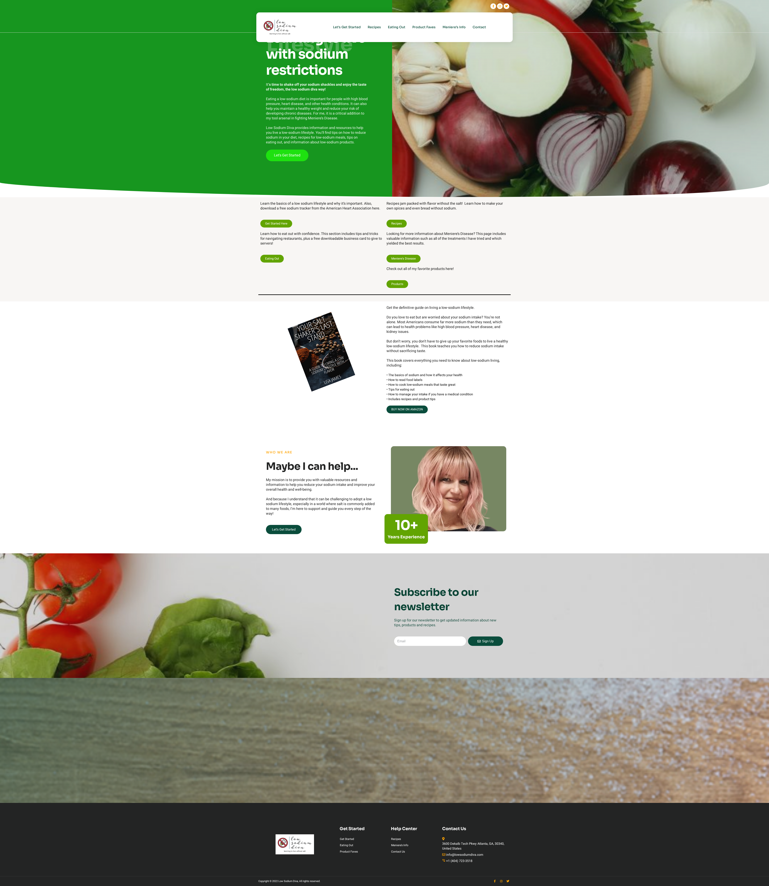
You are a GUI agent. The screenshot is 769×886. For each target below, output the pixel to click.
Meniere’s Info (454, 27)
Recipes (374, 27)
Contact (479, 27)
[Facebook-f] (493, 6)
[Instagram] (500, 6)
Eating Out (396, 27)
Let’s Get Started (347, 27)
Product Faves (424, 27)
